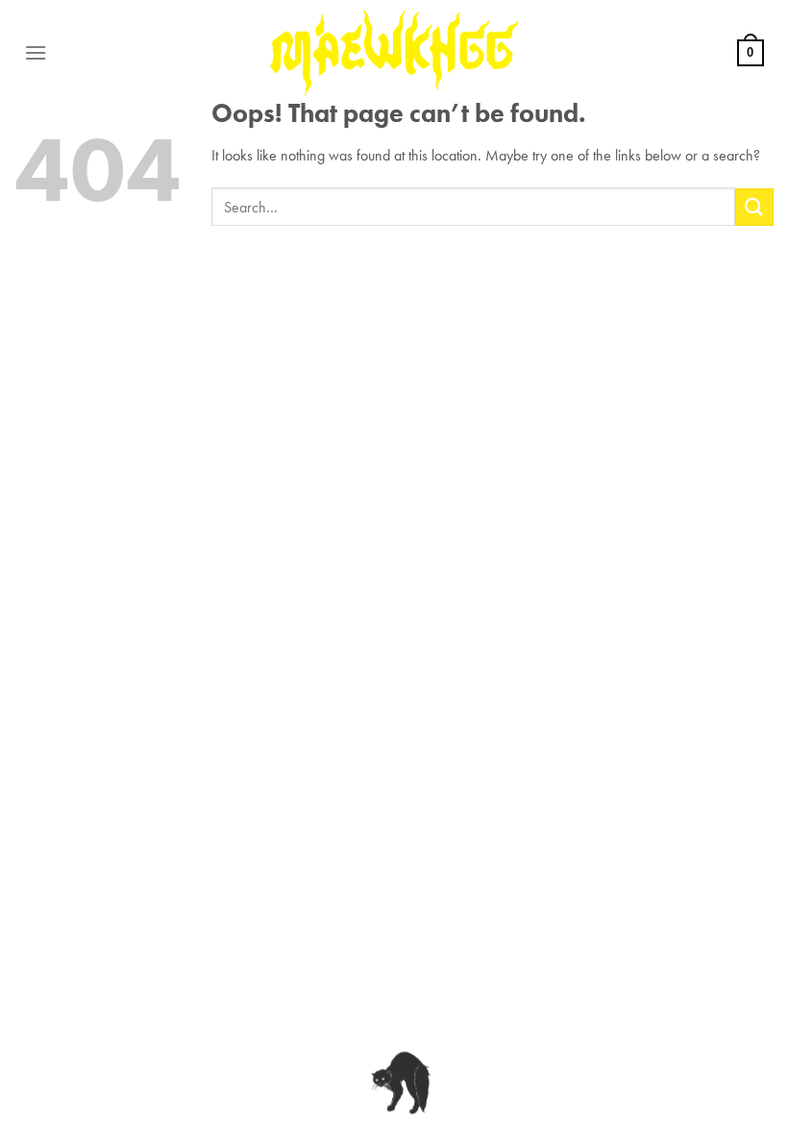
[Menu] (35, 52)
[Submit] (754, 207)
